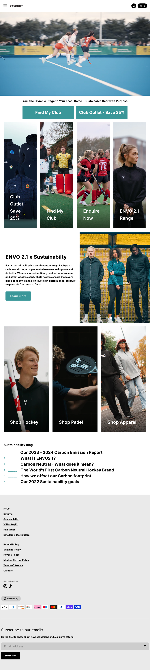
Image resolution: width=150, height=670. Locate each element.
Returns (7, 514)
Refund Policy (11, 544)
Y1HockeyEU (10, 524)
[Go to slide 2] (111, 318)
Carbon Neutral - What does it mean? (57, 464)
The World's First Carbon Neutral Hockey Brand (67, 470)
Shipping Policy (12, 549)
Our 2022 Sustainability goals (49, 482)
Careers (8, 570)
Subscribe (10, 655)
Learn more (18, 296)
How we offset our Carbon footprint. (56, 476)
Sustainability (11, 519)
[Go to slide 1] (107, 318)
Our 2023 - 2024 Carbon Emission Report (61, 452)
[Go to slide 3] (115, 318)
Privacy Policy (11, 554)
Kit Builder (9, 529)
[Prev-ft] (145, 646)
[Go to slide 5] (123, 318)
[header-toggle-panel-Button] (5, 5)
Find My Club (48, 112)
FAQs (6, 508)
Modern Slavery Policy (16, 560)
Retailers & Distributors (16, 535)
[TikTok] (10, 586)
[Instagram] (5, 586)
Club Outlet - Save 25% (102, 112)
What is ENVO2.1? (38, 458)
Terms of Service (13, 565)
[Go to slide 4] (119, 318)
